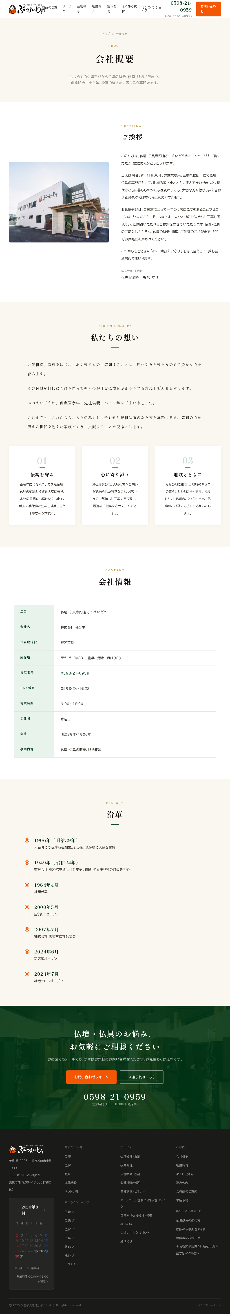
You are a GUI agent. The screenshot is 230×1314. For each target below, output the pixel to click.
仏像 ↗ (70, 1220)
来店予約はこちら (141, 1077)
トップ (106, 33)
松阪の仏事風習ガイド (190, 1229)
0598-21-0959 (75, 673)
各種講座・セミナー (132, 1191)
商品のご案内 (50, 9)
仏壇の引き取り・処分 (134, 1232)
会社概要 (81, 9)
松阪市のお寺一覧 (188, 1238)
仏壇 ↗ (70, 1212)
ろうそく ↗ (72, 1264)
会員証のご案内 (186, 1191)
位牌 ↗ (70, 1229)
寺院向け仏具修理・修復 (136, 1215)
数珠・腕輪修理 (130, 1182)
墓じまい (126, 1224)
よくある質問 (129, 9)
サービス (66, 9)
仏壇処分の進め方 (188, 1220)
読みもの (111, 9)
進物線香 (71, 1182)
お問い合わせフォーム (91, 1077)
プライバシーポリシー (209, 1305)
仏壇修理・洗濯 (130, 1156)
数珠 (68, 1174)
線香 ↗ (70, 1255)
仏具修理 (126, 1165)
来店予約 (182, 1200)
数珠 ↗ (70, 1246)
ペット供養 (72, 1191)
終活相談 (126, 1241)
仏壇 (68, 1156)
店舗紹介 (96, 9)
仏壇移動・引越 (130, 1174)
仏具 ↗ (70, 1238)
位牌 (68, 1165)
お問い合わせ (208, 9)
